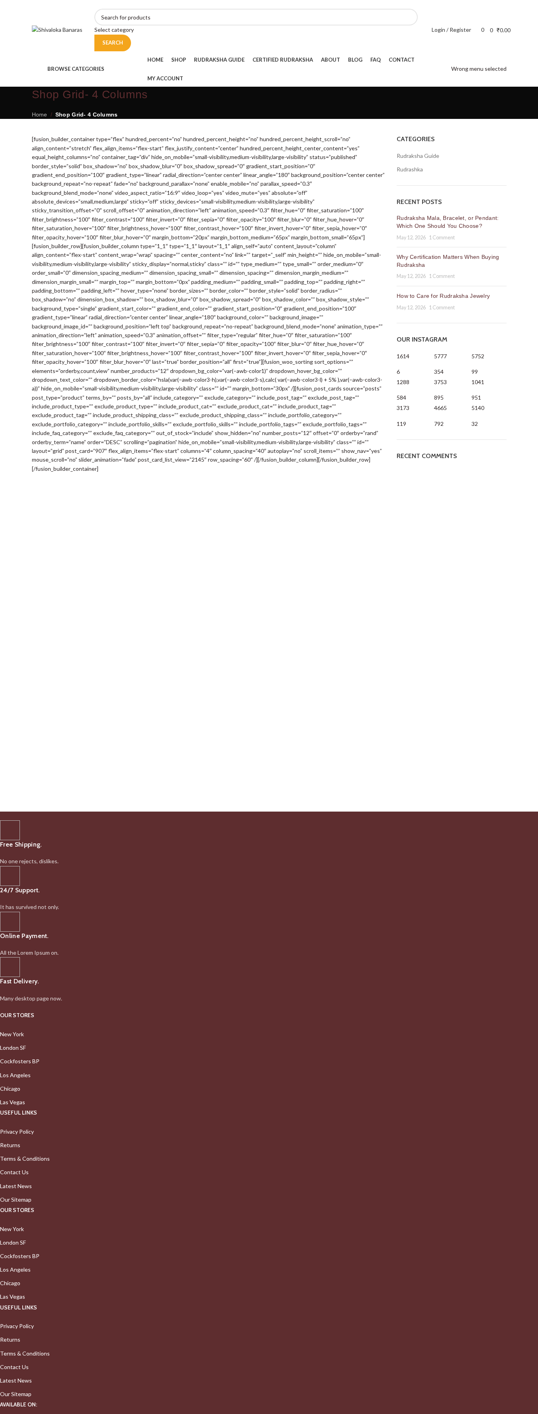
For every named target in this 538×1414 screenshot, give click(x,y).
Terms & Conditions (25, 1158)
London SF (13, 1047)
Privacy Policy (17, 1131)
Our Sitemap (15, 1199)
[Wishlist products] (473, 29)
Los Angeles (15, 1075)
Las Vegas (12, 1102)
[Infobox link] (237, 843)
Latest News (16, 1186)
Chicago (10, 1088)
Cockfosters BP (19, 1061)
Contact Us (14, 1172)
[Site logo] (57, 29)
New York (12, 1034)
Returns (10, 1145)
